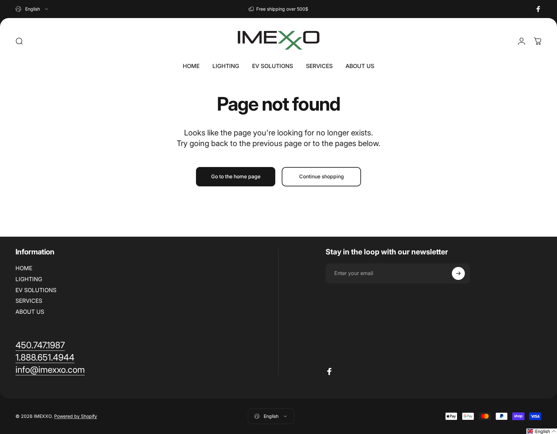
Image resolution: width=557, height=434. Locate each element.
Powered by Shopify (75, 416)
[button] (541, 431)
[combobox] (32, 9)
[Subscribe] (458, 273)
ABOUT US (29, 311)
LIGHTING (28, 279)
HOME (23, 268)
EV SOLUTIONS (35, 290)
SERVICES (28, 300)
